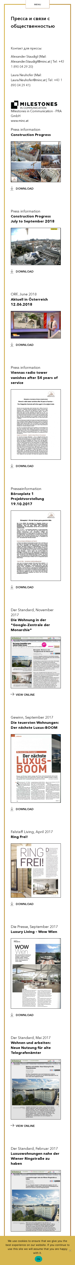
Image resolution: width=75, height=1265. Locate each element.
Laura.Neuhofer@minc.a (28, 80)
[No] (70, 1250)
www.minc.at (19, 121)
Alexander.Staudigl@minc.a (30, 61)
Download (25, 188)
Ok (38, 1259)
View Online (25, 694)
